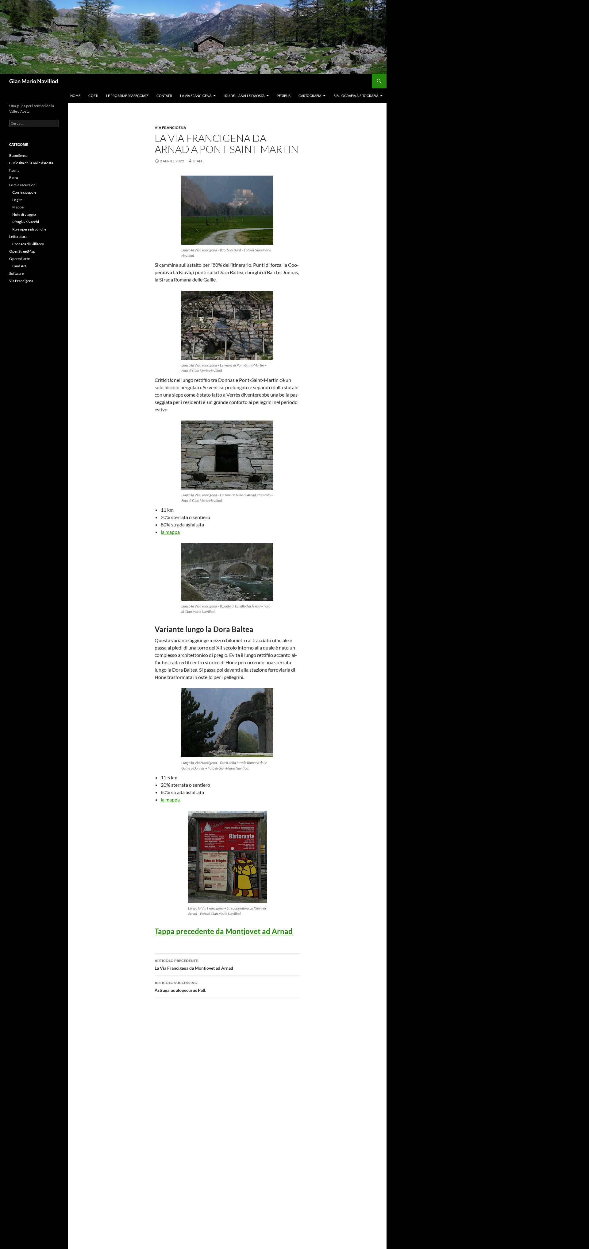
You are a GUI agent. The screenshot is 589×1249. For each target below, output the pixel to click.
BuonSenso (18, 155)
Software (16, 273)
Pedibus (284, 96)
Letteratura (18, 236)
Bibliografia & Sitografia (355, 96)
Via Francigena (170, 127)
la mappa (170, 532)
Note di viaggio (24, 214)
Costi (93, 96)
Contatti (164, 96)
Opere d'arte (19, 258)
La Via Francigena (195, 96)
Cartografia (309, 96)
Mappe (18, 207)
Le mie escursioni (23, 185)
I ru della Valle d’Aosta (244, 96)
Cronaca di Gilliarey (28, 244)
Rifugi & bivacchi (25, 221)
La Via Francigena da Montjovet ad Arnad (194, 964)
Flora (13, 177)
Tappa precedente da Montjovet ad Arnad (224, 931)
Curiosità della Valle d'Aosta (31, 163)
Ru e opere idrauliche (29, 229)
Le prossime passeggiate (127, 96)
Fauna (14, 170)
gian (197, 161)
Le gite (17, 199)
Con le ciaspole (24, 192)
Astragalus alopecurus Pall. (180, 986)
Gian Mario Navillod (33, 81)
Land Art (19, 266)
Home (75, 96)
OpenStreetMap (22, 251)
